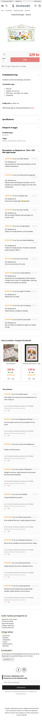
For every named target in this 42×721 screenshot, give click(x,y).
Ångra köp (5, 646)
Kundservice (6, 636)
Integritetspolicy (7, 644)
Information (37, 1)
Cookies (4, 642)
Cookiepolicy (6, 640)
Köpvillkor (5, 638)
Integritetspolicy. (21, 694)
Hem (2, 10)
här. (33, 108)
